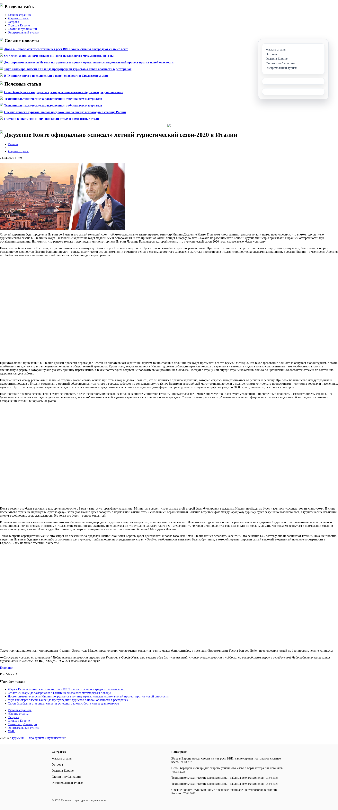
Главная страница (19, 14)
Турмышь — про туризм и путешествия (38, 738)
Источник (6, 667)
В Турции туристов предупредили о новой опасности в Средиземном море (56, 75)
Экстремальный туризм (23, 32)
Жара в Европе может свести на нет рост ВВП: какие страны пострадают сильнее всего (66, 49)
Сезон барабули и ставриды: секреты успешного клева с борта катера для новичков (63, 92)
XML (11, 731)
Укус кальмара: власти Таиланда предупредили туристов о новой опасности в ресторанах (67, 69)
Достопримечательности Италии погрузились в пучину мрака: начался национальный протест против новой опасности (88, 62)
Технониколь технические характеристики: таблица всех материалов (53, 98)
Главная (13, 144)
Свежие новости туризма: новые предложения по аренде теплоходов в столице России (65, 112)
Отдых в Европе (19, 25)
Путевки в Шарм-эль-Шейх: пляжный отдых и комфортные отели (51, 118)
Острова (13, 21)
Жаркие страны (18, 18)
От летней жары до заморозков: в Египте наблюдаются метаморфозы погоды (59, 55)
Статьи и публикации (22, 29)
